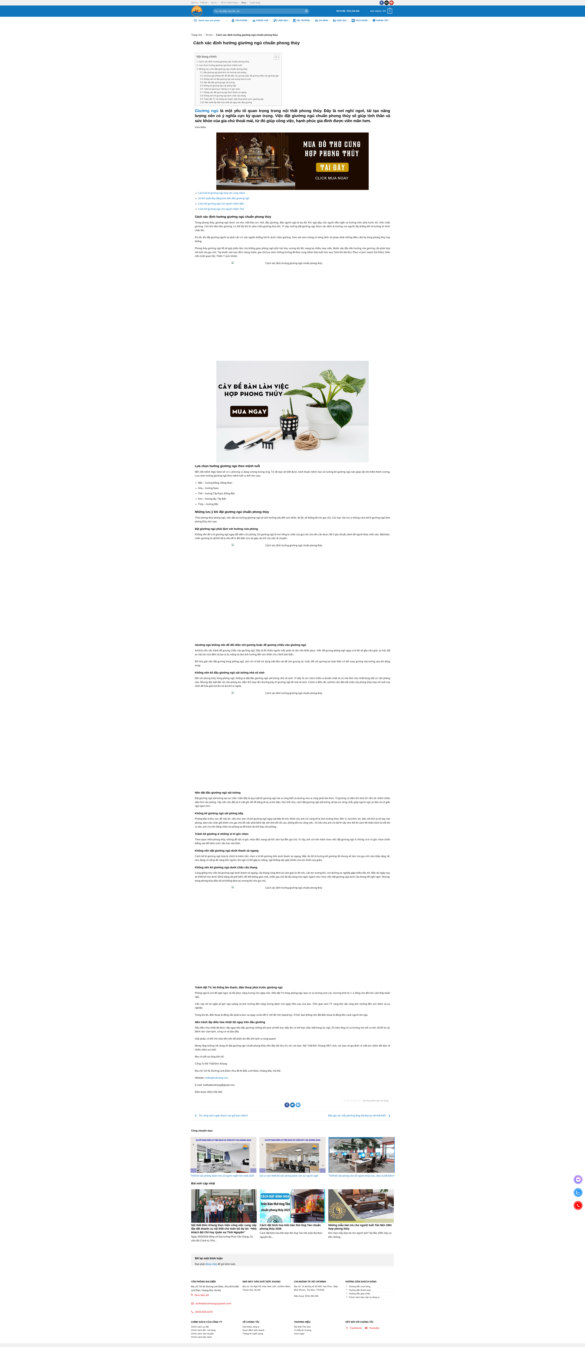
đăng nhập (211, 1264)
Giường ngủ (206, 111)
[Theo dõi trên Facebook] (381, 2)
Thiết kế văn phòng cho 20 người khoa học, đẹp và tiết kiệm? (362, 1175)
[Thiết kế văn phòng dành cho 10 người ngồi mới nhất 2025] (223, 1155)
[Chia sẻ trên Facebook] (286, 1105)
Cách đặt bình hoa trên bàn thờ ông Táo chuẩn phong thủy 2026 (290, 1226)
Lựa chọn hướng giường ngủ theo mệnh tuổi (220, 65)
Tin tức (209, 35)
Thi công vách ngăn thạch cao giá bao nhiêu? (223, 1115)
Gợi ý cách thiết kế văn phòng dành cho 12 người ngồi (288, 1175)
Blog (244, 3)
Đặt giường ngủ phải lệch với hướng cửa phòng (225, 72)
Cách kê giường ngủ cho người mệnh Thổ (221, 209)
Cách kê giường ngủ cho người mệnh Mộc (221, 203)
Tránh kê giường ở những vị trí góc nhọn (222, 89)
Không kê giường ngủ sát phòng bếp (220, 86)
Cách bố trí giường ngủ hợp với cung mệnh (221, 193)
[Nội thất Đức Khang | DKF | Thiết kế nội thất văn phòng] (199, 11)
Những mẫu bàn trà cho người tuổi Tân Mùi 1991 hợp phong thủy (360, 1226)
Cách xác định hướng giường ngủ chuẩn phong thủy (224, 61)
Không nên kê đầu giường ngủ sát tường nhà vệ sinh (227, 79)
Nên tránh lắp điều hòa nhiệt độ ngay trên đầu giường (228, 102)
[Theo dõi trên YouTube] (391, 2)
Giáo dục (342, 20)
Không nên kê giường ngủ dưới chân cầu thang (225, 96)
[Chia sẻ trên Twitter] (292, 1105)
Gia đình (323, 20)
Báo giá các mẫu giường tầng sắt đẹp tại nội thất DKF (357, 1115)
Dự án (214, 3)
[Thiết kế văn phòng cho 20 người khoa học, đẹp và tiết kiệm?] (362, 1155)
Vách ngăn (361, 20)
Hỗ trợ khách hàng (229, 3)
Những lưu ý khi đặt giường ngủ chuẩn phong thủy (223, 69)
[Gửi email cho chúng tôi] (386, 2)
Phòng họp (262, 20)
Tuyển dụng (255, 3)
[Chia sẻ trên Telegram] (298, 1105)
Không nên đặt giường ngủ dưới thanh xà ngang (225, 92)
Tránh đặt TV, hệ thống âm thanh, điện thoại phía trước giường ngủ (233, 99)
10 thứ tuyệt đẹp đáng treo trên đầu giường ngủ (223, 198)
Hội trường (303, 20)
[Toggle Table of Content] (275, 57)
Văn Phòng (241, 20)
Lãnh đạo (282, 20)
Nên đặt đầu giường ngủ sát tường (219, 82)
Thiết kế (203, 3)
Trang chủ (196, 35)
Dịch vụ (194, 3)
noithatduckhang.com (216, 1078)
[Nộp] (306, 11)
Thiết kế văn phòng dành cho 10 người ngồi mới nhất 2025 (222, 1175)
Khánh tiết (382, 20)
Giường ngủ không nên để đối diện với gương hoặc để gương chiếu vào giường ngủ (241, 76)
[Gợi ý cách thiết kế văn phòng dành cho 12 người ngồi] (292, 1155)
